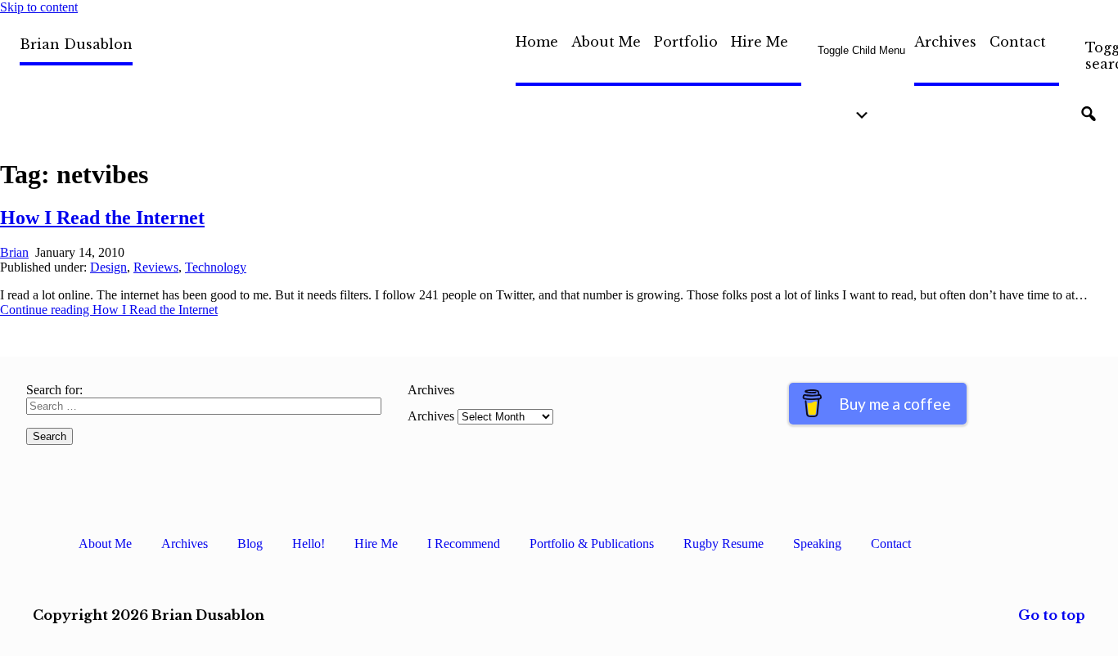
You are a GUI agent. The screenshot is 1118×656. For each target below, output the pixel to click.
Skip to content (39, 7)
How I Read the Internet (102, 217)
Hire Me (759, 42)
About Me (606, 42)
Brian (14, 252)
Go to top (1051, 615)
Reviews (155, 267)
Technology (215, 267)
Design (108, 267)
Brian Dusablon (76, 44)
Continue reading (109, 310)
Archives (945, 42)
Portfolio (686, 42)
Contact (1018, 42)
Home (537, 42)
